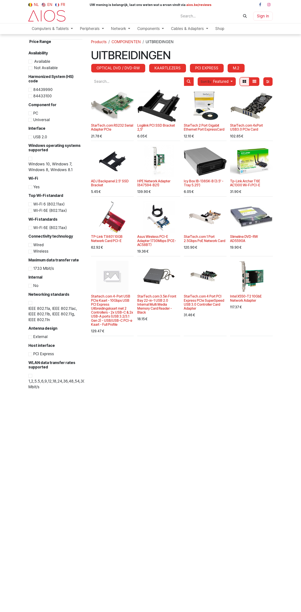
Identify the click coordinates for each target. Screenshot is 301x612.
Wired (38, 245)
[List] (254, 81)
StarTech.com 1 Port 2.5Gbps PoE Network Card (204, 239)
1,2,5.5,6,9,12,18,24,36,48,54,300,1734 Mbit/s (62, 384)
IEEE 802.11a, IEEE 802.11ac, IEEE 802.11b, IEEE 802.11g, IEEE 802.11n (52, 314)
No (35, 286)
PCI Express (43, 354)
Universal (41, 120)
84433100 (42, 96)
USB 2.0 (40, 137)
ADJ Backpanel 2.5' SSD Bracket (110, 183)
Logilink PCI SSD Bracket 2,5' (156, 127)
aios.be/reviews (199, 5)
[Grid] (244, 81)
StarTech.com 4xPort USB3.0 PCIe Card (246, 127)
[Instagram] (269, 4)
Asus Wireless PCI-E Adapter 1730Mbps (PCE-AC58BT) (156, 241)
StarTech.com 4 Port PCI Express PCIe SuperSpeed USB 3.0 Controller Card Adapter (204, 302)
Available (42, 61)
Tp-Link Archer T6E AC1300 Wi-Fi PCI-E (245, 183)
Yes (36, 187)
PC (35, 113)
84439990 (43, 89)
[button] (216, 81)
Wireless (40, 251)
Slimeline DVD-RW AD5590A (244, 239)
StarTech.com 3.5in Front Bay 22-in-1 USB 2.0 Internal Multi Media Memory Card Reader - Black (156, 304)
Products (99, 42)
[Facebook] (260, 4)
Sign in (263, 16)
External (40, 337)
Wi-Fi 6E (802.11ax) (50, 211)
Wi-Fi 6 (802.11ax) (49, 204)
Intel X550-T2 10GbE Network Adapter (246, 298)
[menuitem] (33, 4)
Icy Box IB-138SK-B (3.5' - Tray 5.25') (203, 183)
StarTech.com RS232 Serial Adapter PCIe (112, 127)
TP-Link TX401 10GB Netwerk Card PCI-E (107, 239)
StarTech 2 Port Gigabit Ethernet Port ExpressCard (204, 127)
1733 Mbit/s (43, 268)
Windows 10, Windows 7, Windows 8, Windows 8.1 (50, 167)
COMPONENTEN (126, 42)
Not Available (46, 68)
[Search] (245, 16)
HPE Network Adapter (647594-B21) (153, 183)
